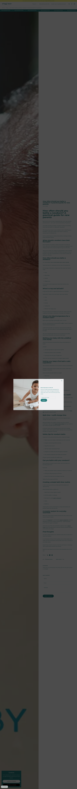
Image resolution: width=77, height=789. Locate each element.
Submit (43, 400)
